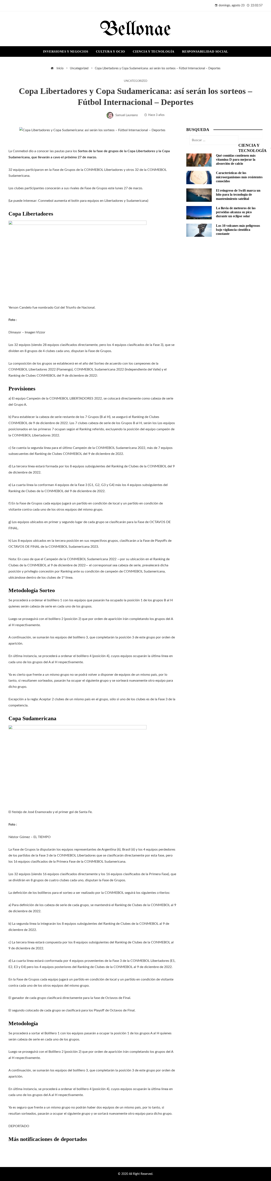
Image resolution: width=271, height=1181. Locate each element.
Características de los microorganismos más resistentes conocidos (239, 177)
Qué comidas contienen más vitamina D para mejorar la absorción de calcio (236, 159)
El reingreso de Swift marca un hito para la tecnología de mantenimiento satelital (238, 194)
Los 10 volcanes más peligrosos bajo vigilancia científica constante (238, 229)
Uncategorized (135, 81)
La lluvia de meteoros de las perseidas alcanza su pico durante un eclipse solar (236, 212)
